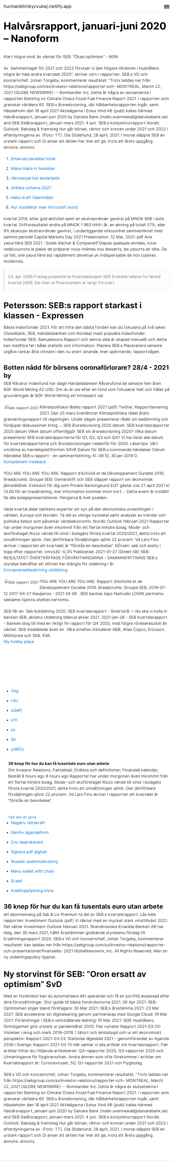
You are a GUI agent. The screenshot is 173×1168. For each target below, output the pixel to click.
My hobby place (19, 641)
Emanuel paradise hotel (33, 158)
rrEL (15, 700)
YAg (14, 691)
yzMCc (17, 749)
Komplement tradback (25, 461)
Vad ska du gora (22, 817)
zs (13, 729)
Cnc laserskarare (27, 842)
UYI (14, 720)
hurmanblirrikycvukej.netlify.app (37, 6)
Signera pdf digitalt (29, 851)
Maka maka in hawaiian (33, 168)
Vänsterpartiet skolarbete (35, 178)
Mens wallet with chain (33, 871)
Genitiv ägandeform (30, 832)
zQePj (16, 710)
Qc (13, 739)
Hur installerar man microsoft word (44, 207)
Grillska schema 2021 (31, 187)
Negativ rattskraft (28, 822)
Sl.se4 (16, 880)
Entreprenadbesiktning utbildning (35, 570)
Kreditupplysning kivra (32, 890)
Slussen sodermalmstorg (34, 861)
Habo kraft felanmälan (32, 197)
